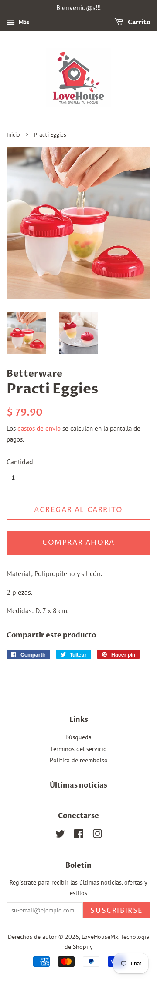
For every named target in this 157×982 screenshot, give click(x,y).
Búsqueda (78, 737)
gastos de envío (39, 428)
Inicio (13, 135)
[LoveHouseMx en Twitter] (60, 835)
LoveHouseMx (100, 937)
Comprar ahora (78, 542)
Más (23, 22)
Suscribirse (116, 910)
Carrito (138, 22)
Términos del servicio (78, 749)
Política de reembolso (79, 760)
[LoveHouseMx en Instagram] (97, 835)
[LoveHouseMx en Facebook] (79, 835)
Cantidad (20, 461)
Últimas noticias (78, 785)
